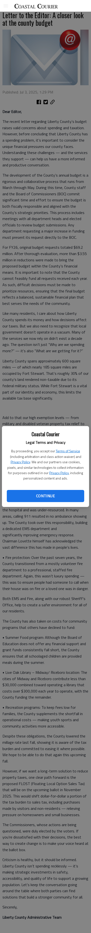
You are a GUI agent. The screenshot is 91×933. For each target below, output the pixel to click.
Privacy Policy (20, 461)
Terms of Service (68, 451)
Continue (45, 496)
